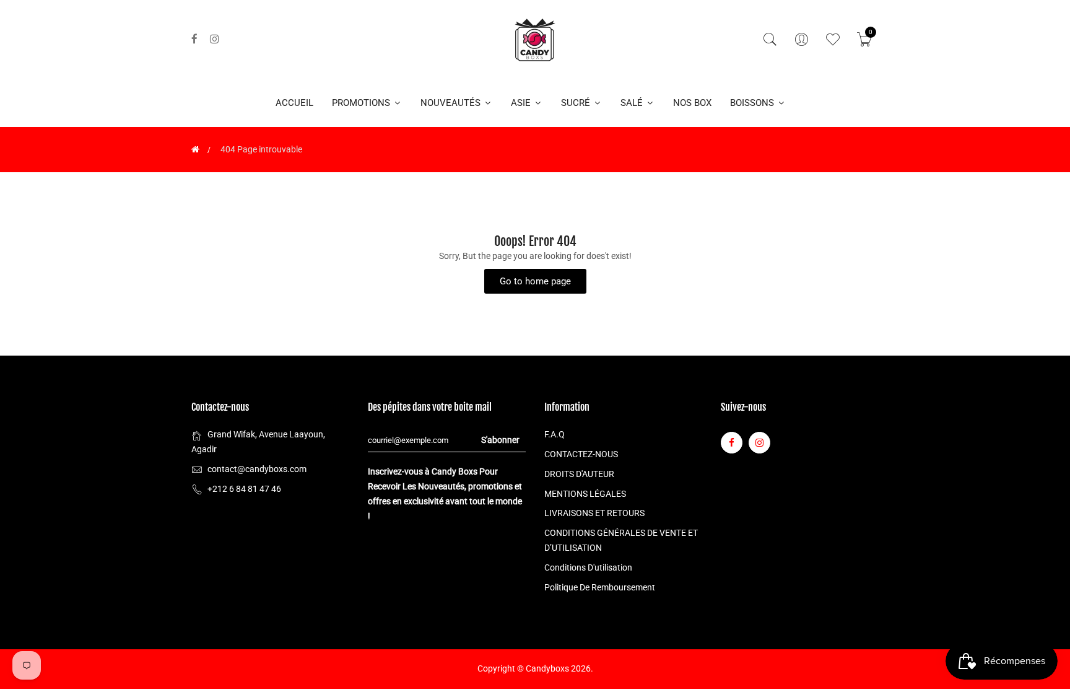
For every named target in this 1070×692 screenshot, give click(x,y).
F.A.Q (554, 434)
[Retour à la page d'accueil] (195, 149)
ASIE (522, 102)
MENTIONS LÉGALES (585, 494)
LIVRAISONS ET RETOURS (594, 513)
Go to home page (535, 281)
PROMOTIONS (362, 102)
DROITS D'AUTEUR (579, 474)
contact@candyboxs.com (257, 469)
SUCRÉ (577, 102)
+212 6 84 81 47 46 (244, 489)
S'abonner (500, 440)
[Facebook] (194, 39)
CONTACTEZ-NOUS (581, 454)
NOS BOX (692, 102)
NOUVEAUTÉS (451, 102)
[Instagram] (214, 39)
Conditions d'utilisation (588, 567)
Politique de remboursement (599, 587)
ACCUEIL (294, 102)
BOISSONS (753, 102)
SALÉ (632, 102)
